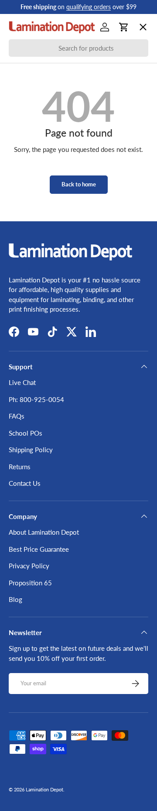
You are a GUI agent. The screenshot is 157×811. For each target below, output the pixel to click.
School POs (32, 278)
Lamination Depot (44, 789)
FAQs (16, 416)
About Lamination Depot (44, 532)
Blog (15, 599)
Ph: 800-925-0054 (36, 399)
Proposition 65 (30, 583)
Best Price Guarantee (39, 549)
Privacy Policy (29, 566)
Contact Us (25, 483)
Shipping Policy (31, 450)
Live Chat (22, 382)
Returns (20, 467)
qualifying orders (88, 6)
